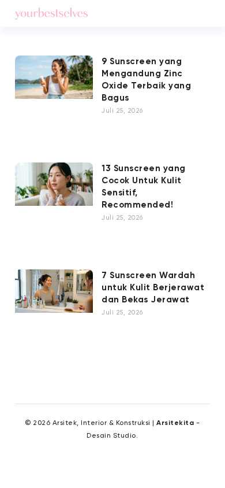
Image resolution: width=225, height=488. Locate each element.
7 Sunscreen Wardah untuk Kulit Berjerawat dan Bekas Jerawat (153, 287)
